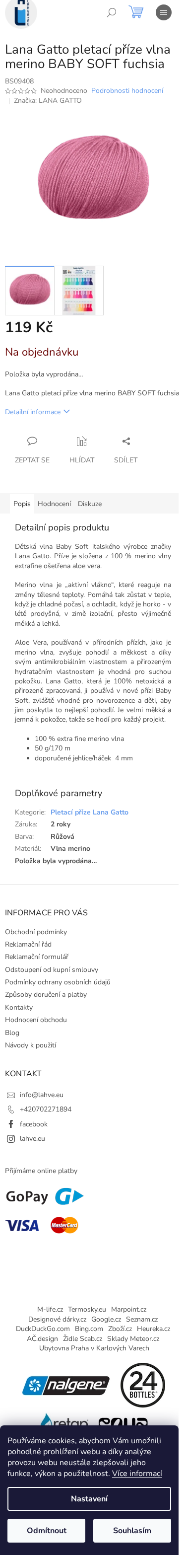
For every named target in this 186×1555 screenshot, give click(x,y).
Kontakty (19, 1007)
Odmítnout (46, 1530)
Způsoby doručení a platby (46, 994)
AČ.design (42, 1338)
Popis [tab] (22, 504)
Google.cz (106, 1319)
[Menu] (164, 12)
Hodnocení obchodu (36, 1020)
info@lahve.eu (41, 1095)
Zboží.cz (120, 1328)
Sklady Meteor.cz (133, 1338)
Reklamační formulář (36, 957)
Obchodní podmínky (36, 932)
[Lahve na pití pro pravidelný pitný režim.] (123, 1422)
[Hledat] (112, 12)
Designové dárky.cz (57, 1319)
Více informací (137, 1473)
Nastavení (89, 1498)
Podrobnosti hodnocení (127, 90)
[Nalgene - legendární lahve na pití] (66, 1385)
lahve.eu (32, 1138)
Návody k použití (30, 1045)
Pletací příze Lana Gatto (89, 812)
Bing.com (89, 1328)
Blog (12, 1032)
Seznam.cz (142, 1319)
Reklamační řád (28, 944)
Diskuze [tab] (90, 504)
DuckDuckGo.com (43, 1328)
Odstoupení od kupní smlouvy (51, 969)
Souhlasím (132, 1530)
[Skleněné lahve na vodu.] (63, 1422)
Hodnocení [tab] (54, 504)
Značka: (48, 100)
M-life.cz (50, 1309)
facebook (34, 1124)
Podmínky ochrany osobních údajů (58, 982)
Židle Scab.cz (82, 1338)
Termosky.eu (87, 1309)
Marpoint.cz (128, 1309)
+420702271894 (45, 1109)
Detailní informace (33, 412)
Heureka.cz (153, 1328)
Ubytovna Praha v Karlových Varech (94, 1348)
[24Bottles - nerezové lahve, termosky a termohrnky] (143, 1385)
